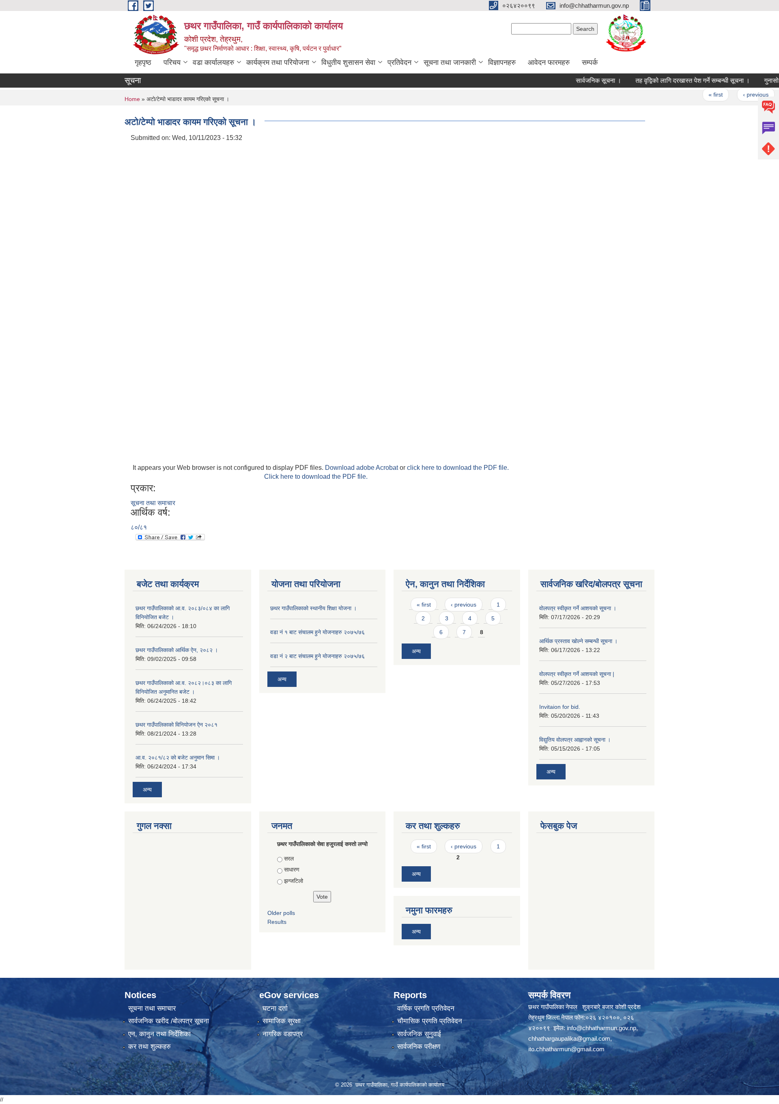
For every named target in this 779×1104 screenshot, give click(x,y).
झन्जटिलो (293, 881)
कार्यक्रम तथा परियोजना (277, 62)
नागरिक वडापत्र (283, 1034)
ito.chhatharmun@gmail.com (566, 1049)
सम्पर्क (590, 62)
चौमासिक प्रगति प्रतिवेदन (429, 1021)
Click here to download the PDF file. (316, 476)
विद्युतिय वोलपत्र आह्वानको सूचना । (575, 739)
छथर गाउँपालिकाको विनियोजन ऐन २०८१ (176, 724)
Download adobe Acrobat (362, 467)
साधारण (291, 869)
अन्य (147, 789)
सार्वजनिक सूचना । (580, 80)
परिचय (172, 62)
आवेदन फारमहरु (549, 62)
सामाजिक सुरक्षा (282, 1021)
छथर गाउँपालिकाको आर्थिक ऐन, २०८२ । (177, 650)
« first (698, 94)
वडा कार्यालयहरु (213, 62)
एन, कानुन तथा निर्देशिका (159, 1034)
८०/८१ (139, 527)
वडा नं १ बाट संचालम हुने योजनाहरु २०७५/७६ (317, 632)
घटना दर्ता (275, 1008)
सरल (289, 858)
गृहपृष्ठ (143, 62)
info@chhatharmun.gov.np (601, 1027)
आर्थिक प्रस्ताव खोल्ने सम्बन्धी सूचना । (578, 641)
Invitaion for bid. (559, 707)
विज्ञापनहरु (502, 62)
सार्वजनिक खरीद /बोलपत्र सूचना (168, 1021)
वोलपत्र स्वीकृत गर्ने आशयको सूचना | (576, 674)
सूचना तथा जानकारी (450, 62)
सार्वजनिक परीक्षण (418, 1046)
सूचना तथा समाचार (153, 502)
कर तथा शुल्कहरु (149, 1046)
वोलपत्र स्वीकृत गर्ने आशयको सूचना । (577, 608)
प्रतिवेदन (399, 62)
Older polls (281, 913)
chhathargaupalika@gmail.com (569, 1038)
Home (132, 99)
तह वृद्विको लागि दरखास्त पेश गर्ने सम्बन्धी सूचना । (675, 80)
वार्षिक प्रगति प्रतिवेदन (425, 1008)
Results (276, 922)
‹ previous (737, 94)
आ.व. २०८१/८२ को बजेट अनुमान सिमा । (178, 757)
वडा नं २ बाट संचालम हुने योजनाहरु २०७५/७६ (317, 656)
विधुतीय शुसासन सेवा (348, 62)
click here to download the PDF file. (458, 467)
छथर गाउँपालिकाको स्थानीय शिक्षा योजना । (313, 608)
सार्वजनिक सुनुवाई (419, 1034)
